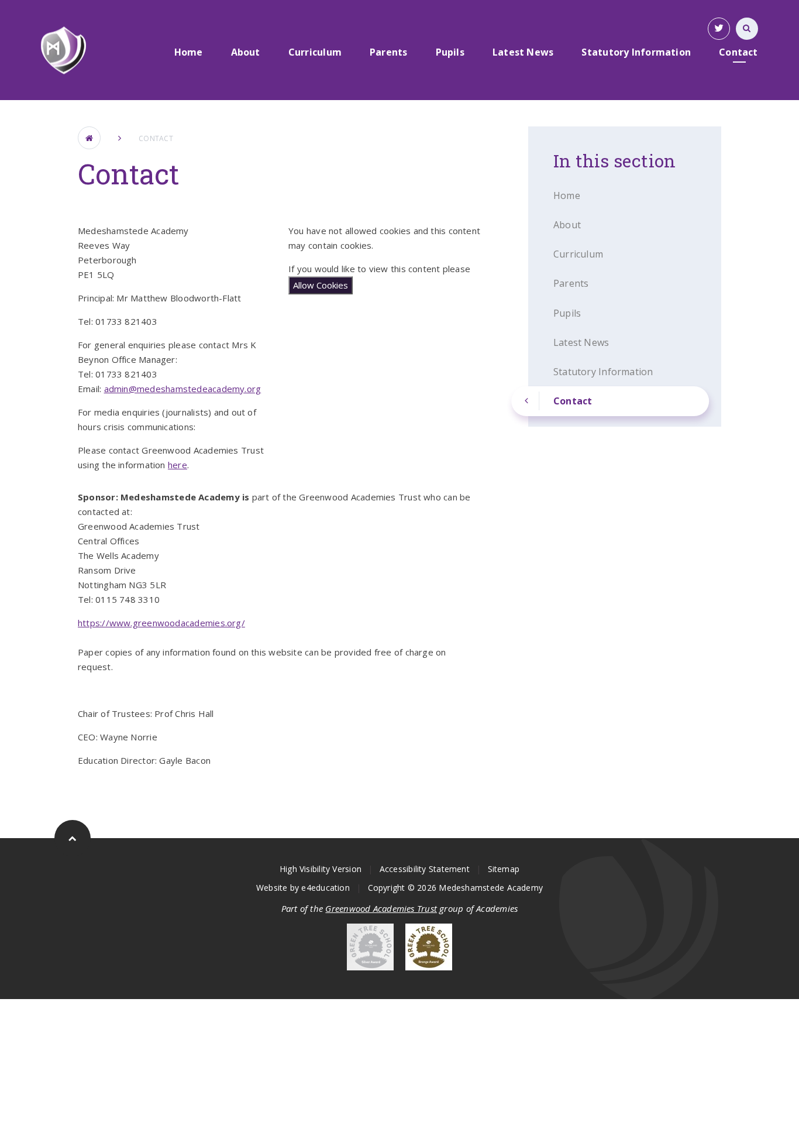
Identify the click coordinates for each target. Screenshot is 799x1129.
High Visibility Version (320, 868)
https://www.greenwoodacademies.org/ (161, 623)
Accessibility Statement (425, 868)
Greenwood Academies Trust (381, 908)
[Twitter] (719, 29)
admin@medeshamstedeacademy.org (182, 388)
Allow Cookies (320, 285)
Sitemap (504, 868)
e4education (325, 887)
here (177, 465)
